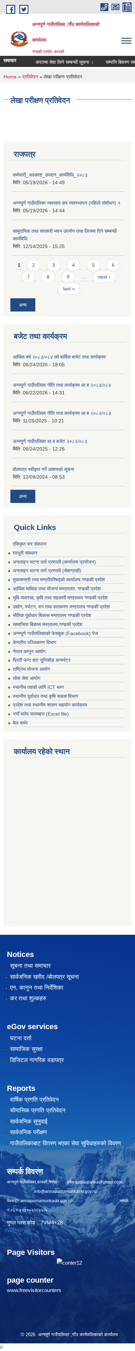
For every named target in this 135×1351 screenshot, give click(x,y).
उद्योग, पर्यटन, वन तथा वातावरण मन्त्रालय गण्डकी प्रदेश (61, 606)
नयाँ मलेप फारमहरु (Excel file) (41, 714)
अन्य (23, 305)
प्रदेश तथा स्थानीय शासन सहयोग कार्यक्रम (50, 705)
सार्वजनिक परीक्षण (28, 1132)
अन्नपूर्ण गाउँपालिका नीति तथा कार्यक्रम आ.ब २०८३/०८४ (62, 385)
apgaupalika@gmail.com (98, 1182)
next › (104, 277)
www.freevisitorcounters (34, 1290)
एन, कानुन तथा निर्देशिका (36, 987)
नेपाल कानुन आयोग (29, 651)
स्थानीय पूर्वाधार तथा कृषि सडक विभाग (45, 696)
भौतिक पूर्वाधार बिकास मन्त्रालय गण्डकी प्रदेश (52, 615)
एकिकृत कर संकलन (29, 544)
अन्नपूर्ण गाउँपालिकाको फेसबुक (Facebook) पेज (55, 633)
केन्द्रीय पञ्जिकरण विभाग (34, 642)
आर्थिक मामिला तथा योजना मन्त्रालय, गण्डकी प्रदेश (57, 588)
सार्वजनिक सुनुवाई (28, 1121)
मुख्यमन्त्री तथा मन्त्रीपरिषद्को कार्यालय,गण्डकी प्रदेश (59, 579)
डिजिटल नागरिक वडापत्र (37, 1060)
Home (10, 76)
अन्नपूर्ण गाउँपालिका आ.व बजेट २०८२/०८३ (50, 441)
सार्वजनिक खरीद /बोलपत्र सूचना (44, 977)
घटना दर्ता (21, 1038)
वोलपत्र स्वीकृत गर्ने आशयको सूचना (43, 469)
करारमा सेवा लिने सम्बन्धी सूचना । (57, 62)
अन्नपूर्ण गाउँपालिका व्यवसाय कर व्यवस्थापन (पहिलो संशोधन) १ (66, 203)
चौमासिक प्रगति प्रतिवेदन (37, 1110)
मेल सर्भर (20, 723)
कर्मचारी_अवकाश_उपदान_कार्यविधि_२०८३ (50, 175)
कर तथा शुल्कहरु (28, 998)
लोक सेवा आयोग (26, 678)
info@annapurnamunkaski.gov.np (65, 1191)
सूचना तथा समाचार (30, 966)
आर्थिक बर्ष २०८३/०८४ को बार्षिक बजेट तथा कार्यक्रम (59, 357)
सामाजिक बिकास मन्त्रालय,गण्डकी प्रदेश (47, 624)
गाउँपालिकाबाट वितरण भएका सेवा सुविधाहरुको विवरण (65, 1143)
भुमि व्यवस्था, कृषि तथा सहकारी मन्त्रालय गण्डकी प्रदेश (60, 597)
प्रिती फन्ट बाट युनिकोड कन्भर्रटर (41, 660)
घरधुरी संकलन (25, 553)
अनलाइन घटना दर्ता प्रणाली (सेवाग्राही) (47, 570)
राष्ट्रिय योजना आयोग (31, 669)
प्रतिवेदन (30, 76)
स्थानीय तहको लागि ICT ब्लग (38, 687)
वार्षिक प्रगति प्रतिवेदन (34, 1099)
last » (69, 288)
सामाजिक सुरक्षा (26, 1049)
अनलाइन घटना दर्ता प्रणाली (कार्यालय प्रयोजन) (54, 562)
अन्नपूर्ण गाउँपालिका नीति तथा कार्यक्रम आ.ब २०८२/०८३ (62, 413)
